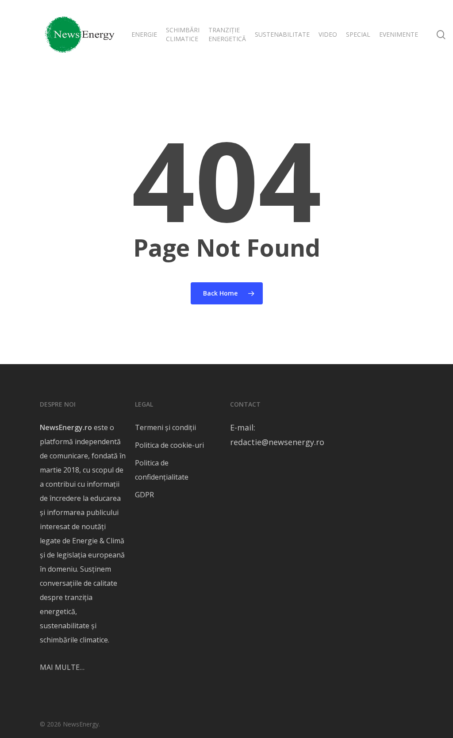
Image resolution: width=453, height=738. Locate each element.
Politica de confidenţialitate (161, 470)
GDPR (144, 495)
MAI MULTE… (62, 667)
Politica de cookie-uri (169, 445)
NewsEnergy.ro (66, 427)
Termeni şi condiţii (165, 427)
